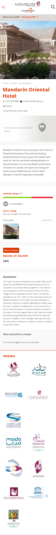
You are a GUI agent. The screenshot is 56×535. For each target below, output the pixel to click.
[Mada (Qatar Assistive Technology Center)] (13, 443)
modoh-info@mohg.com (33, 101)
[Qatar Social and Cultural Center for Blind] (13, 468)
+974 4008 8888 (12, 101)
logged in (18, 342)
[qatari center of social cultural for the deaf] (38, 468)
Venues (14, 83)
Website (8, 106)
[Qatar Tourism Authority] (38, 370)
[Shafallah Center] (38, 443)
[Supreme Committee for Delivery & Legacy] (13, 420)
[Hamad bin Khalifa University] (13, 395)
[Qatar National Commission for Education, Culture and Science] (38, 395)
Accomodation (25, 83)
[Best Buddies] (13, 519)
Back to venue (11, 250)
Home (5, 83)
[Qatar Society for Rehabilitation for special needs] (13, 493)
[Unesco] (38, 493)
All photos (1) (47, 220)
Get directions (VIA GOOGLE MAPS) (18, 129)
